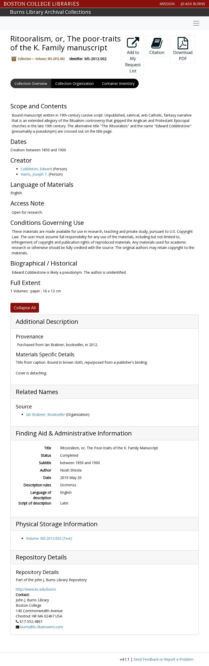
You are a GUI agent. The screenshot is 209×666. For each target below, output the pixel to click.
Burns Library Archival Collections (50, 11)
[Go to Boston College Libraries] (41, 4)
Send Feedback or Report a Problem (163, 659)
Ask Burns (194, 3)
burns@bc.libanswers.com (41, 626)
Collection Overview (31, 83)
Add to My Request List (133, 62)
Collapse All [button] (25, 308)
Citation (156, 52)
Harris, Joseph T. (34, 174)
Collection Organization (74, 83)
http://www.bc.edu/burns (36, 589)
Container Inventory (118, 83)
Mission (167, 3)
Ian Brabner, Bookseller (45, 414)
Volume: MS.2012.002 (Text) (49, 538)
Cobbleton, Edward (36, 168)
